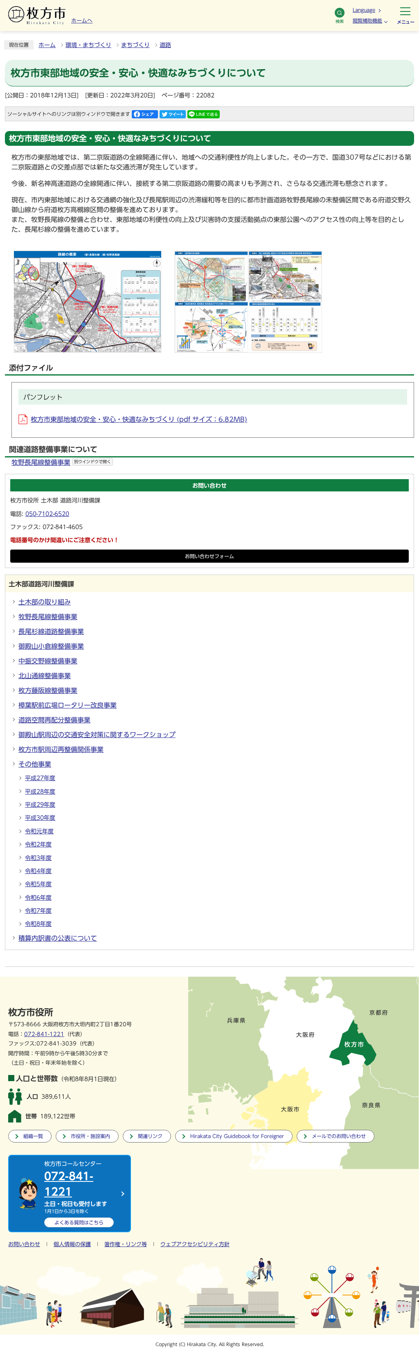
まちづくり (135, 45)
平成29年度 (40, 805)
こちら (79, 1222)
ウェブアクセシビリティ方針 (195, 1244)
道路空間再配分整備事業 (54, 720)
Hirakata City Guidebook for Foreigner (237, 1136)
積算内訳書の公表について (57, 938)
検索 (340, 21)
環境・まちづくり (88, 45)
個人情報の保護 (72, 1244)
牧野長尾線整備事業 (61, 462)
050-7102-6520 (47, 514)
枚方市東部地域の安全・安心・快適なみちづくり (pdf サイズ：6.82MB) (139, 419)
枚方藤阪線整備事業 (47, 690)
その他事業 (34, 764)
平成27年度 (40, 778)
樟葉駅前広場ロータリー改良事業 (67, 705)
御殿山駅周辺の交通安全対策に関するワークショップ (97, 734)
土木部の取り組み (44, 602)
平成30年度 (40, 818)
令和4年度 (38, 871)
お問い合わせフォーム (209, 556)
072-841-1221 (44, 1034)
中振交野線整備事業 (47, 661)
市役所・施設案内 (90, 1136)
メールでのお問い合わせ (339, 1136)
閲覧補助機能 (367, 20)
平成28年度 (40, 791)
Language (364, 9)
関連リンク (150, 1136)
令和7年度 (38, 911)
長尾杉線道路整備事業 (51, 631)
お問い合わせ (24, 1244)
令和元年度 (39, 831)
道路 (165, 45)
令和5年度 (38, 884)
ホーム (47, 45)
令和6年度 (38, 898)
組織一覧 (33, 1136)
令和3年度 (38, 858)
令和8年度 (38, 924)
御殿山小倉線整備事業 (51, 646)
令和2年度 (38, 844)
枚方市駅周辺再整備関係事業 (61, 749)
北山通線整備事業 (44, 675)
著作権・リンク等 (125, 1244)
